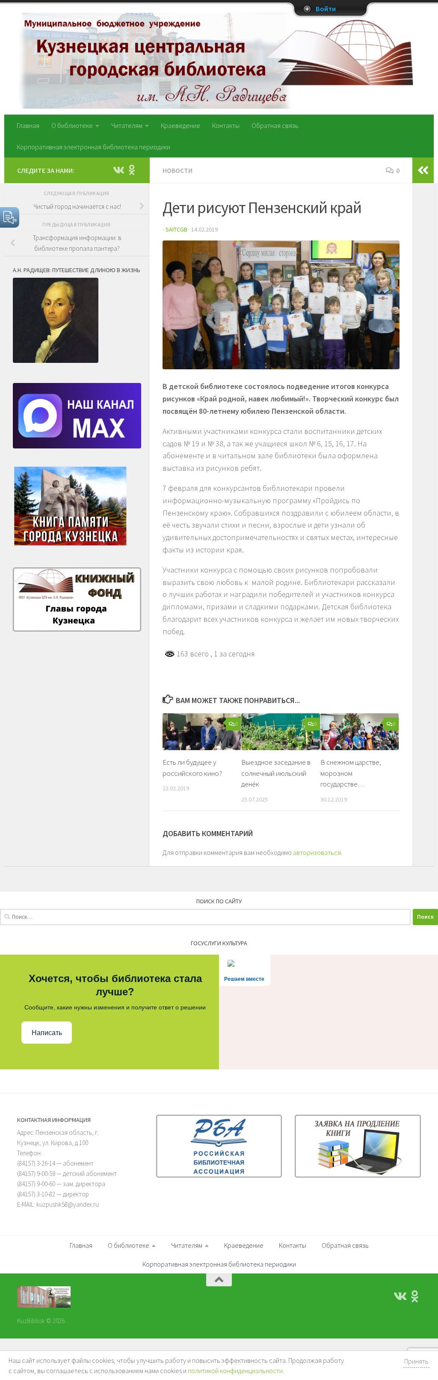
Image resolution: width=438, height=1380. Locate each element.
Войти (326, 9)
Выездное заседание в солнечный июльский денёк (276, 773)
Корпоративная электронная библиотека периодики (93, 146)
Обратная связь (275, 125)
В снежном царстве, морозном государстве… (350, 773)
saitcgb (176, 229)
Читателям (126, 125)
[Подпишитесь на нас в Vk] (118, 170)
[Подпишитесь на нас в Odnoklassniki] (132, 170)
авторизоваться (317, 852)
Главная (28, 125)
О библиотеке (72, 125)
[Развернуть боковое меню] (423, 170)
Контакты (226, 125)
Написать (47, 1032)
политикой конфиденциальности (235, 1370)
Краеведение (180, 125)
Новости (177, 170)
